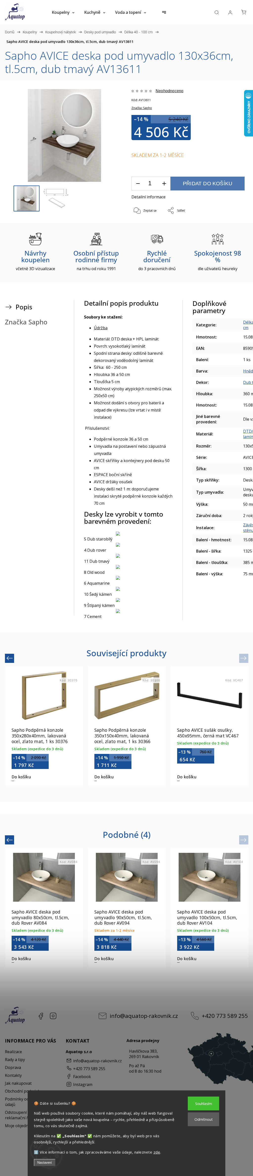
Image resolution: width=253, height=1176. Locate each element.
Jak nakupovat (18, 1083)
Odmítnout (203, 1119)
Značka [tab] (26, 322)
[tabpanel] (44, 726)
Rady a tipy (15, 1059)
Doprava (13, 1067)
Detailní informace (148, 197)
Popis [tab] (24, 307)
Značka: (141, 108)
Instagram (53, 1016)
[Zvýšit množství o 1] (164, 183)
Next (244, 658)
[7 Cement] (128, 611)
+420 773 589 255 (225, 1016)
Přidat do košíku (207, 183)
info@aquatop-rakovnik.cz (144, 1016)
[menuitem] (63, 12)
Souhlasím (203, 1103)
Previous (10, 658)
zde (156, 1152)
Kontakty (13, 1075)
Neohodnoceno (169, 91)
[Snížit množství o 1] (138, 183)
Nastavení (44, 1162)
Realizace (13, 1051)
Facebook (40, 1016)
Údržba (100, 328)
